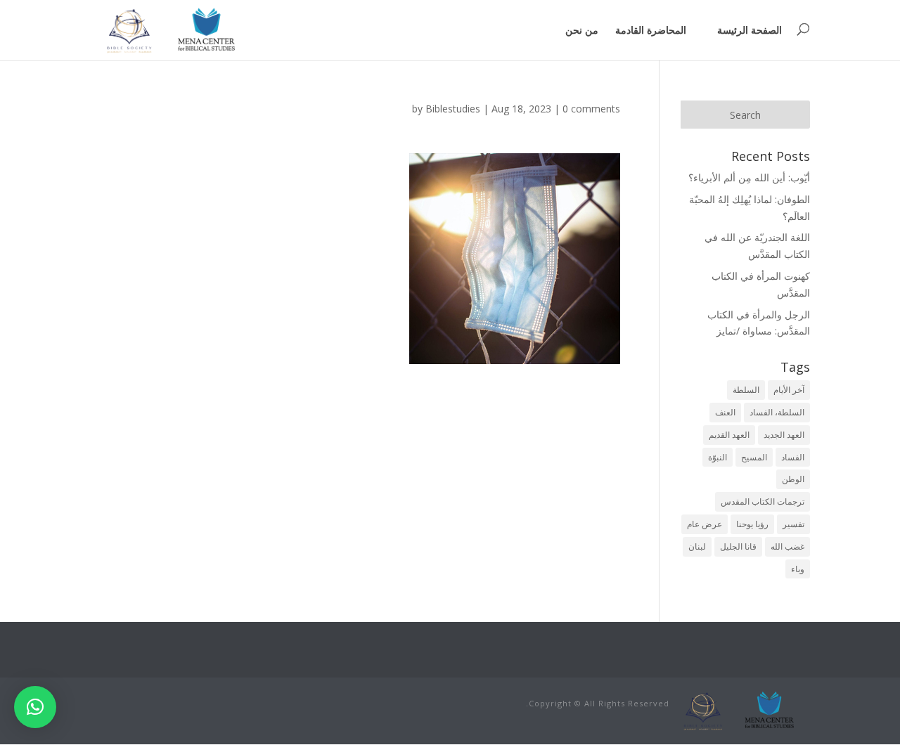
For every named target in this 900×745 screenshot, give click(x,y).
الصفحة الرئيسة (749, 30)
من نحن (581, 30)
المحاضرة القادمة (650, 30)
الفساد (792, 457)
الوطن (793, 479)
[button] (35, 707)
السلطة (746, 390)
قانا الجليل (738, 546)
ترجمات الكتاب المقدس (762, 501)
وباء (797, 569)
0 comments (591, 108)
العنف (725, 412)
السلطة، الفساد (777, 412)
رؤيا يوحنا (752, 524)
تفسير (793, 524)
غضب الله (787, 546)
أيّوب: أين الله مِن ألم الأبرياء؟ (749, 177)
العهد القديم (729, 435)
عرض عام (704, 524)
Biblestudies (452, 108)
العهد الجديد (784, 435)
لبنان (697, 546)
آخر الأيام (788, 390)
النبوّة (717, 457)
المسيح (754, 457)
